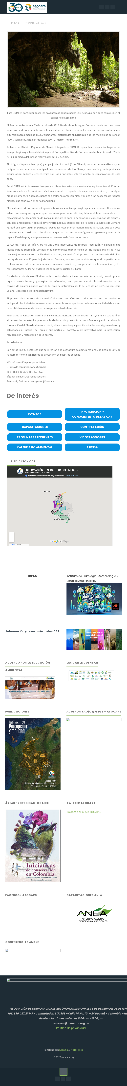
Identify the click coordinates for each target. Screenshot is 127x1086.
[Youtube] (107, 7)
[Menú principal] (121, 7)
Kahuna (63, 1049)
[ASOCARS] (27, 7)
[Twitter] (112, 7)
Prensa (14, 23)
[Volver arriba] (63, 1072)
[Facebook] (101, 7)
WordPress (76, 1049)
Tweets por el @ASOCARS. (83, 812)
